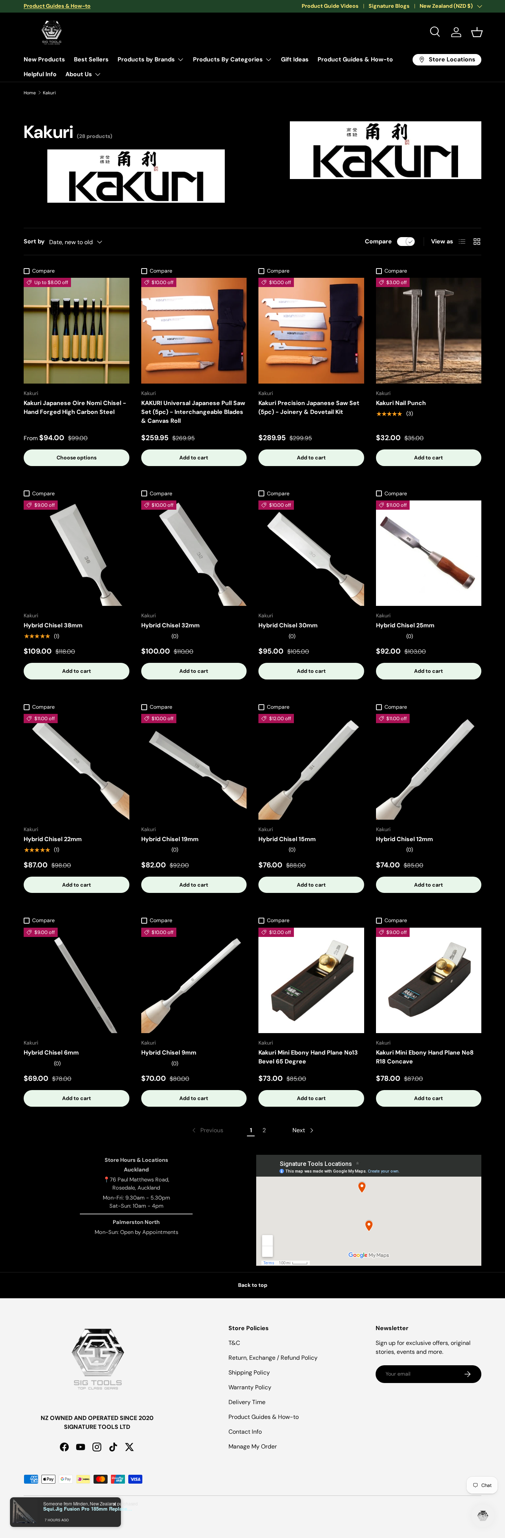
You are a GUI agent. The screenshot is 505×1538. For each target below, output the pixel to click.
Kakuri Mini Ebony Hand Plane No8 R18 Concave (425, 1057)
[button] (477, 32)
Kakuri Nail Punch (401, 403)
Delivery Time (246, 1402)
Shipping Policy (249, 1372)
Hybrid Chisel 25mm (405, 625)
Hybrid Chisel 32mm (170, 625)
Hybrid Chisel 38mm (53, 625)
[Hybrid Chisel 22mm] (76, 767)
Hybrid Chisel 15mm (287, 839)
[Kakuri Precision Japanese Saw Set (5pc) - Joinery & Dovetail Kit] (311, 331)
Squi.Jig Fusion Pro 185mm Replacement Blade (89, 1509)
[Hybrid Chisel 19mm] (194, 767)
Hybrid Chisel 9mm (168, 1052)
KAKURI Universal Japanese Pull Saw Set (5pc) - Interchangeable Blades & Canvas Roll (193, 412)
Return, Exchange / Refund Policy (273, 1358)
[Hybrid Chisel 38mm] (76, 553)
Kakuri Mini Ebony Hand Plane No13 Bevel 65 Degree (308, 1057)
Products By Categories (228, 59)
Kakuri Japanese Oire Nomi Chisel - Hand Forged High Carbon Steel (75, 407)
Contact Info (245, 1432)
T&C (234, 1343)
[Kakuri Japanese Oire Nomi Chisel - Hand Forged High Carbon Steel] (76, 331)
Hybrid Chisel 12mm (404, 839)
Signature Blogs (389, 6)
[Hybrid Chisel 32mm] (194, 553)
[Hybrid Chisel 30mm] (311, 553)
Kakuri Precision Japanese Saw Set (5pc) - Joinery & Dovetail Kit (308, 407)
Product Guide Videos (330, 6)
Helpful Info (40, 74)
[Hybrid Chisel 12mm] (429, 767)
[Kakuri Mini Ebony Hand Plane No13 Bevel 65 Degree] (311, 980)
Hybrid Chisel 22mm (53, 839)
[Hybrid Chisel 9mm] (194, 980)
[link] (207, 1130)
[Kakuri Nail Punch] (429, 331)
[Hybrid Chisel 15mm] (311, 767)
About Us (78, 74)
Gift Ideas (295, 59)
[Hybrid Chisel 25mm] (429, 553)
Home (30, 93)
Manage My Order (252, 1446)
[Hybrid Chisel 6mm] (76, 980)
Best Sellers (91, 59)
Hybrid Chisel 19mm (170, 839)
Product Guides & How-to (355, 59)
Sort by (34, 241)
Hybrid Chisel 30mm (288, 625)
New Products (44, 59)
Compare (378, 241)
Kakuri (49, 93)
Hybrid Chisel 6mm (51, 1052)
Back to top (252, 1285)
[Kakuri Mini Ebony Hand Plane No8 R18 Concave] (429, 980)
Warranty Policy (249, 1387)
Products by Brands (146, 59)
